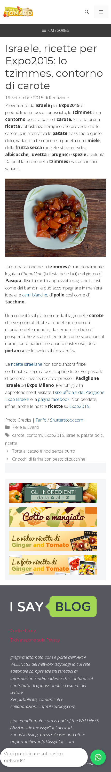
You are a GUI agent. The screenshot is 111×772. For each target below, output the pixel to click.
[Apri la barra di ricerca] (87, 11)
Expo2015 (79, 406)
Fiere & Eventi (25, 427)
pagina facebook (53, 399)
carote (18, 435)
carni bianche (34, 295)
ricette (11, 443)
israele (72, 435)
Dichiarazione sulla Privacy (35, 640)
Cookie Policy (23, 630)
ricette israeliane (26, 364)
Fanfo (41, 420)
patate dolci (92, 435)
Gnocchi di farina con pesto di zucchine (48, 459)
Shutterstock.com (66, 420)
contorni (34, 435)
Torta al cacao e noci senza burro (43, 451)
